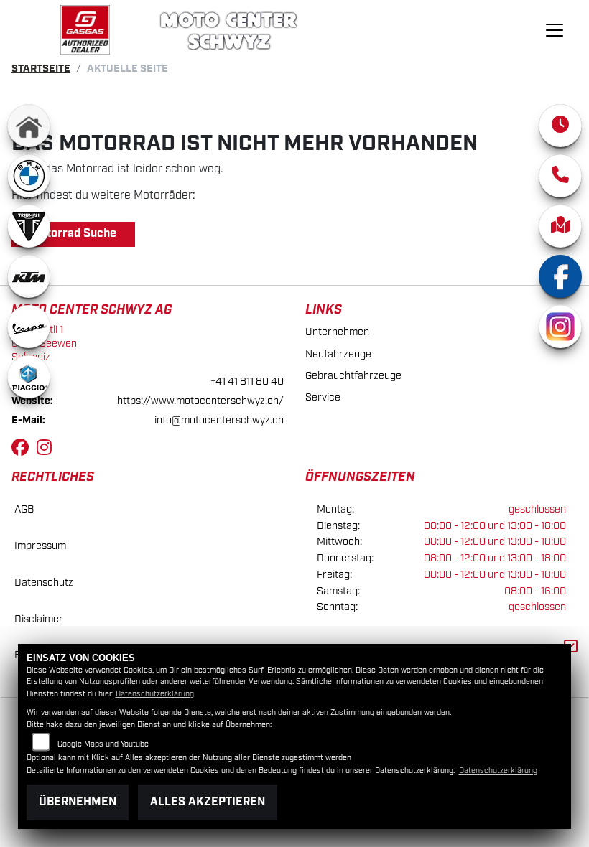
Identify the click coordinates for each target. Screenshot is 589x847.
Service (322, 397)
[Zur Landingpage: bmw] (28, 175)
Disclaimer (38, 619)
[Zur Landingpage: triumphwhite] (28, 226)
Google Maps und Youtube (103, 744)
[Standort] (560, 226)
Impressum (40, 546)
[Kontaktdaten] (560, 175)
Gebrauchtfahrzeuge (353, 376)
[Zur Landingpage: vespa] (28, 326)
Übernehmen (77, 802)
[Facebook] (560, 276)
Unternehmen (337, 332)
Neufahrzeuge (338, 354)
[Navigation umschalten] (554, 30)
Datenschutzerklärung (155, 694)
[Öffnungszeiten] (560, 125)
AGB (24, 509)
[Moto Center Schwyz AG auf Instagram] (47, 450)
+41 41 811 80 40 (247, 381)
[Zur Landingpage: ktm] (28, 276)
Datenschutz (43, 582)
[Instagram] (560, 326)
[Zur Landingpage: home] (28, 125)
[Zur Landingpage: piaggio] (28, 376)
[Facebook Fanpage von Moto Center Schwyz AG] (24, 450)
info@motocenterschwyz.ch (219, 420)
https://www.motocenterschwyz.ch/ (200, 401)
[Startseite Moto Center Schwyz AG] (85, 29)
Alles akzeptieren (207, 802)
